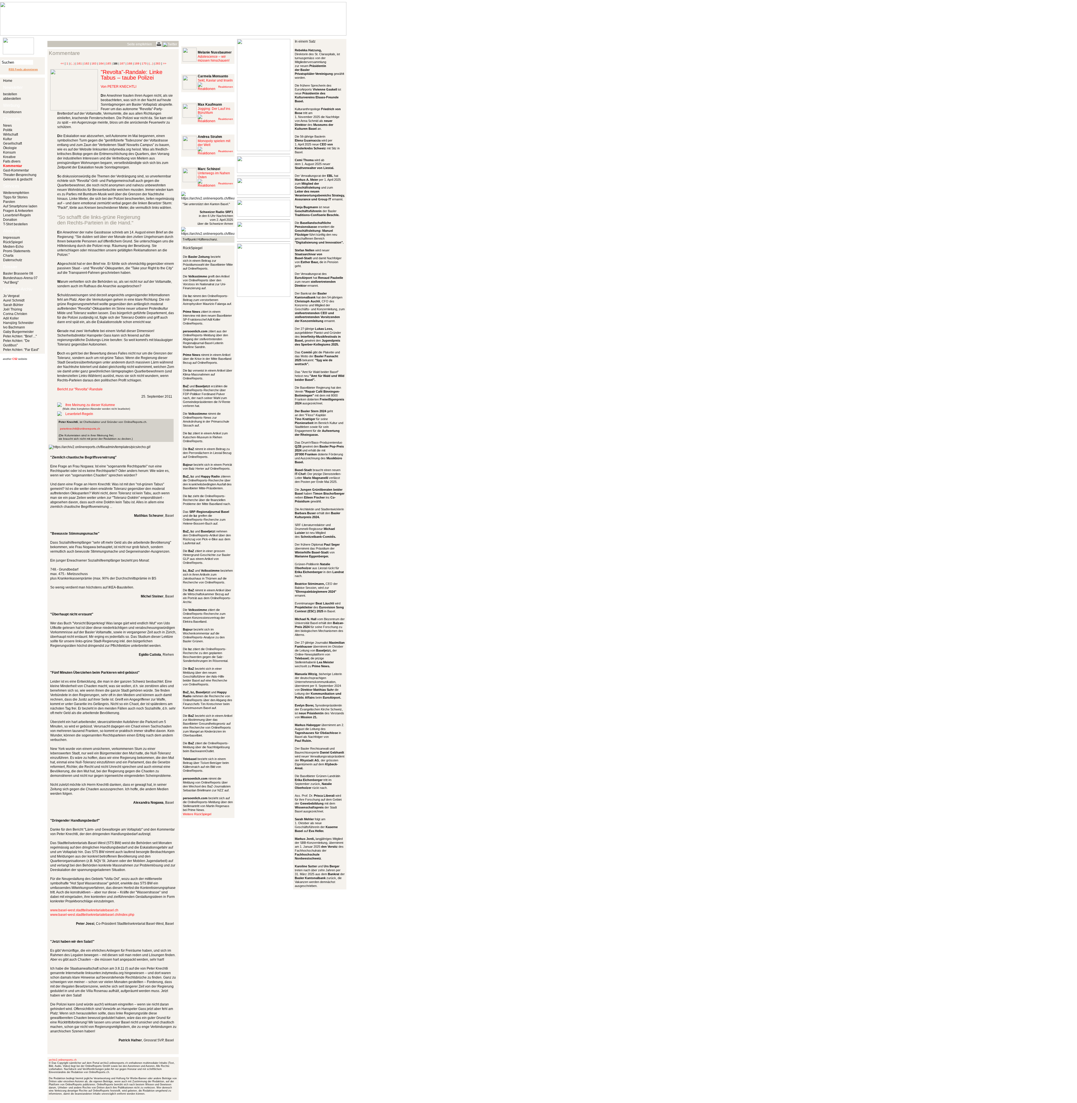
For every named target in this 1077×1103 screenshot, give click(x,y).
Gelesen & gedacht (17, 179)
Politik (7, 130)
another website (15, 359)
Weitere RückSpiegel (197, 814)
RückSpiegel (13, 242)
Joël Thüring (12, 309)
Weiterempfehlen (16, 193)
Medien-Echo (13, 247)
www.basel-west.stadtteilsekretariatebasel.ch (84, 910)
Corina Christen (15, 314)
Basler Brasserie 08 (18, 273)
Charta (8, 256)
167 (122, 63)
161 (79, 63)
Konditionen (12, 112)
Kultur (7, 139)
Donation (10, 220)
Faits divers (11, 161)
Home (7, 81)
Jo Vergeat (11, 296)
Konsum (9, 152)
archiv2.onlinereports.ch (63, 1059)
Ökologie (10, 148)
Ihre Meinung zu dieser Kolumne (90, 405)
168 (129, 63)
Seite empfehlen (139, 44)
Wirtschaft (10, 134)
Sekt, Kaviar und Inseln (215, 80)
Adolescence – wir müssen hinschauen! (213, 58)
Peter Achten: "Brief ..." (20, 336)
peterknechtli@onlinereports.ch (80, 428)
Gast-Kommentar (16, 170)
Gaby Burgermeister (18, 332)
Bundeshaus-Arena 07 (20, 278)
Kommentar (12, 166)
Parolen (9, 202)
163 (93, 63)
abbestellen (12, 99)
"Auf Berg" (11, 282)
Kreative (9, 157)
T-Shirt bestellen (15, 224)
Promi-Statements (16, 251)
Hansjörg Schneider (18, 323)
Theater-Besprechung (19, 175)
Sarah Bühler (13, 305)
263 (157, 63)
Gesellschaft (12, 143)
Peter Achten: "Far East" (21, 350)
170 (144, 63)
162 (86, 63)
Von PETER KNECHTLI (118, 87)
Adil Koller (11, 318)
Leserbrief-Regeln (17, 215)
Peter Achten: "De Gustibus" (16, 343)
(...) (72, 63)
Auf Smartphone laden (20, 206)
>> (164, 63)
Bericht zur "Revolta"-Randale (80, 389)
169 (136, 63)
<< (62, 63)
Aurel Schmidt (13, 300)
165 (108, 63)
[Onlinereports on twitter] (170, 43)
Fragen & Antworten (18, 211)
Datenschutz (12, 260)
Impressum (11, 238)
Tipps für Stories (15, 197)
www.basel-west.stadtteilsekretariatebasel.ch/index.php (92, 915)
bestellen (10, 94)
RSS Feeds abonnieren (23, 69)
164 (101, 63)
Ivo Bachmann (14, 327)
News (7, 126)
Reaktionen (225, 86)
